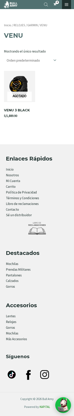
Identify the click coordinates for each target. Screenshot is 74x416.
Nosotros (12, 175)
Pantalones (14, 275)
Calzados (12, 281)
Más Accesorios (16, 339)
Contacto (12, 209)
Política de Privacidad (21, 192)
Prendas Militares (18, 269)
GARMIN (32, 25)
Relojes (11, 322)
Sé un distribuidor (19, 215)
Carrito (11, 186)
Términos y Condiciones (22, 198)
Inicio (7, 25)
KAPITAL (44, 407)
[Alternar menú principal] (66, 4)
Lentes (11, 316)
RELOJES (19, 25)
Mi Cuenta (13, 181)
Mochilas (12, 264)
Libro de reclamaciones (22, 204)
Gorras (10, 286)
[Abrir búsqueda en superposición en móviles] (46, 5)
